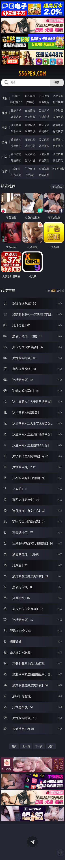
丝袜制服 (30, 116)
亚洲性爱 (16, 125)
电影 (4, 128)
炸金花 (30, 102)
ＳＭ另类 (58, 116)
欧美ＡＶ (44, 110)
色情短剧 (44, 175)
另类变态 (58, 131)
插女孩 (16, 168)
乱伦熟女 (44, 131)
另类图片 (58, 145)
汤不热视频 (58, 168)
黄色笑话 (44, 160)
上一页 (26, 746)
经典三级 (30, 131)
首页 (14, 746)
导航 (4, 171)
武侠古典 (58, 154)
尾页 (50, 746)
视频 (4, 113)
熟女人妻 (16, 116)
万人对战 (44, 96)
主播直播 (44, 116)
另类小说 (30, 160)
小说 (4, 157)
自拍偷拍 (30, 110)
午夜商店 (30, 168)
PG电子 (16, 96)
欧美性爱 (58, 125)
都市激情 (16, 154)
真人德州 (30, 96)
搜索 (56, 82)
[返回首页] (60, 852)
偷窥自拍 (16, 139)
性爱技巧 (58, 160)
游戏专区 (58, 96)
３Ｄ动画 (58, 110)
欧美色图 (44, 139)
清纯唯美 (30, 145)
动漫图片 (58, 139)
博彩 (4, 99)
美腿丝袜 (16, 145)
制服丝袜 (16, 131)
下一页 (39, 746)
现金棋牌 (44, 102)
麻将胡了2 (16, 102)
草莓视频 (44, 168)
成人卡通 (44, 125)
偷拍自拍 (30, 125)
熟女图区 (44, 145)
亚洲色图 (30, 139)
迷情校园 (16, 160)
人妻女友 (44, 154)
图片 (4, 142)
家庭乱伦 (30, 154)
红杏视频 (16, 175)
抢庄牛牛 (58, 102)
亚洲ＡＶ (16, 110)
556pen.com (32, 73)
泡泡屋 (30, 175)
